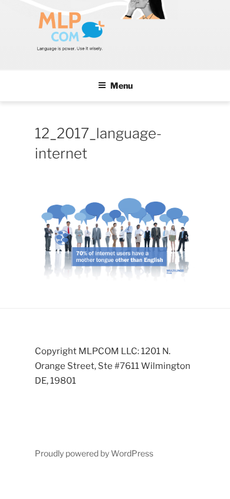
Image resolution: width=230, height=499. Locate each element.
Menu (121, 85)
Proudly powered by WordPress (94, 453)
